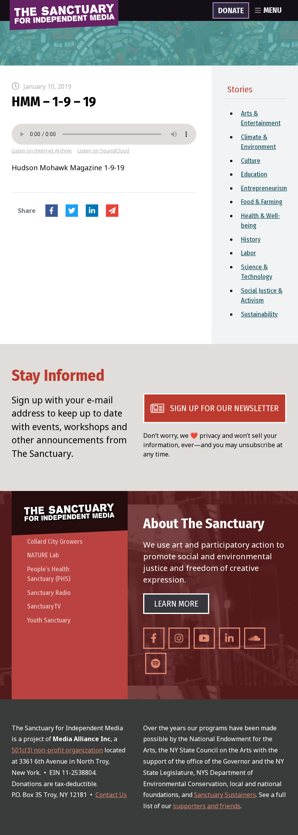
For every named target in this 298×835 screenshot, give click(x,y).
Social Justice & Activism (261, 296)
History (251, 239)
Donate (231, 11)
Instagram (179, 638)
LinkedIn (92, 210)
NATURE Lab (43, 555)
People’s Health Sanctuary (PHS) (48, 574)
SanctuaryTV (44, 606)
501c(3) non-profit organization (57, 750)
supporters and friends (207, 806)
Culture (250, 161)
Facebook (51, 210)
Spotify (155, 663)
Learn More (176, 603)
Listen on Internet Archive (42, 150)
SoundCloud (254, 638)
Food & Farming (261, 202)
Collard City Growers (55, 542)
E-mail (112, 210)
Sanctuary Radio (49, 593)
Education (254, 174)
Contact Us (111, 794)
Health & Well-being (260, 221)
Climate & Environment (258, 142)
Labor (248, 253)
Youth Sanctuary (49, 620)
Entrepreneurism (263, 188)
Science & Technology (256, 272)
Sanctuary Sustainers (225, 794)
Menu (272, 10)
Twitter (72, 210)
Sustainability (259, 314)
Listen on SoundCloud (103, 150)
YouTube (204, 638)
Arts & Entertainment (261, 118)
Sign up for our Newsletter (224, 408)
